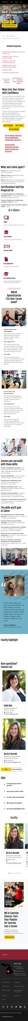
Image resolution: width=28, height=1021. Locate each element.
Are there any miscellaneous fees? (16, 809)
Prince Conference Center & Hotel (18, 991)
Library (3, 999)
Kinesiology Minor (7, 69)
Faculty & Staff (5, 986)
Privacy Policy (13, 1012)
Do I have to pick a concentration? (15, 797)
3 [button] (12, 873)
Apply (16, 2)
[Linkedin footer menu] (12, 1007)
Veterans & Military (6, 990)
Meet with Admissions (14, 129)
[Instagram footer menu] (3, 1007)
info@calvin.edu (20, 971)
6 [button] (18, 873)
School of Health (14, 79)
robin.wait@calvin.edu (12, 714)
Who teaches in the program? (14, 803)
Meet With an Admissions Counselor (9, 25)
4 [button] (14, 873)
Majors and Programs (10, 36)
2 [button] (11, 873)
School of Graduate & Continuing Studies (20, 80)
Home (3, 36)
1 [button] (9, 873)
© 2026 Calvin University (5, 1012)
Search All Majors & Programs (7, 80)
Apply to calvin (19, 125)
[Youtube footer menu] (20, 1007)
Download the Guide (9, 937)
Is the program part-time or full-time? (14, 784)
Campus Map (17, 995)
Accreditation (17, 982)
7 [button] (20, 873)
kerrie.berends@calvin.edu (13, 762)
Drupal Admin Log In (7, 1016)
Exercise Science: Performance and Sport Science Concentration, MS (12, 148)
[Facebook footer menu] (7, 1007)
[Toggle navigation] (24, 7)
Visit (12, 2)
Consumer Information (19, 986)
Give (21, 2)
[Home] (7, 5)
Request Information (8, 125)
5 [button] (16, 873)
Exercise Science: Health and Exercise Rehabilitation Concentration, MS (13, 138)
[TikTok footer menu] (25, 1007)
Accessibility (19, 1012)
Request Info (5, 2)
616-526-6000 (19, 966)
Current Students (6, 982)
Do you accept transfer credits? (15, 791)
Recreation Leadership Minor (10, 72)
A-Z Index (4, 995)
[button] (20, 7)
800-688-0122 (20, 968)
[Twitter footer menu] (16, 1007)
